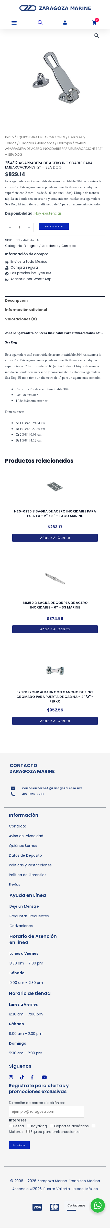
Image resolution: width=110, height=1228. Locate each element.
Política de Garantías (27, 874)
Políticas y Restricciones (30, 865)
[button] (14, 22)
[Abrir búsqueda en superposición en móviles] (40, 22)
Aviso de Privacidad (26, 835)
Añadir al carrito (54, 226)
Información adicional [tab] (26, 309)
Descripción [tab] (16, 300)
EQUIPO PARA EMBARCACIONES (41, 137)
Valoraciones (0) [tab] (21, 319)
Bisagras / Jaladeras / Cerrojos (45, 143)
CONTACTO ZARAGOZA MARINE (32, 768)
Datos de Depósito (25, 855)
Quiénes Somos (23, 845)
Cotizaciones (21, 925)
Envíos (14, 884)
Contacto (17, 826)
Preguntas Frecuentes (29, 916)
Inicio (9, 137)
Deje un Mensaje (24, 906)
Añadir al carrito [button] (55, 538)
